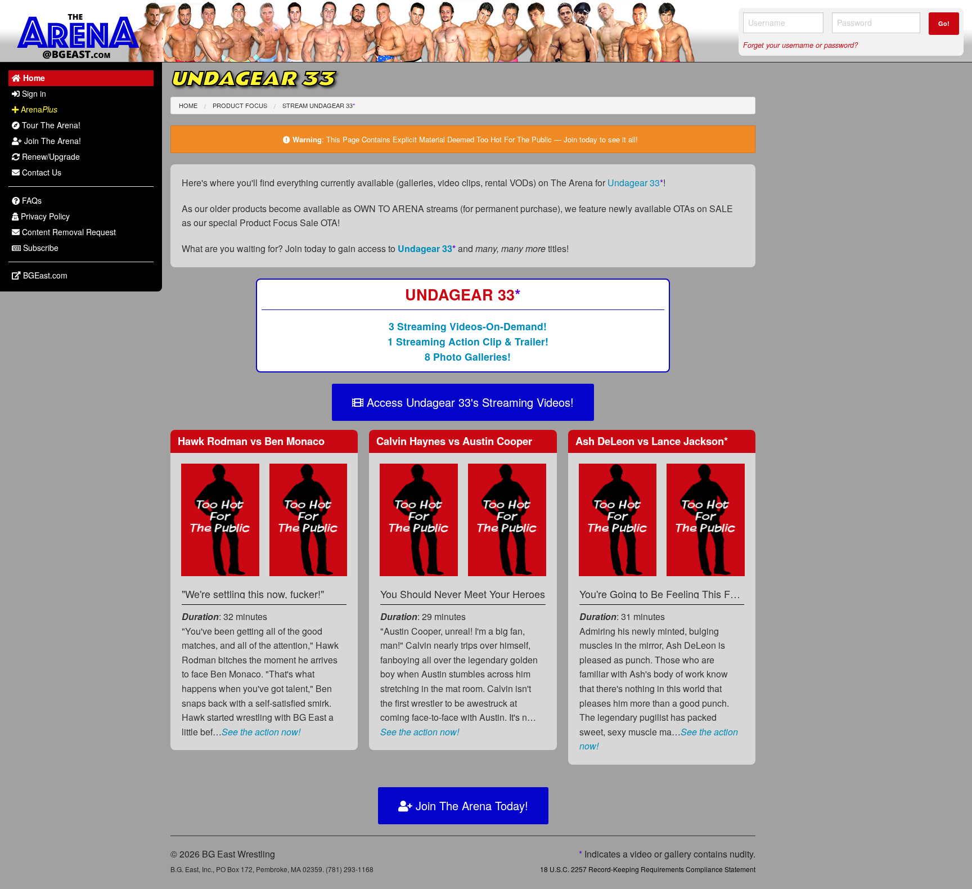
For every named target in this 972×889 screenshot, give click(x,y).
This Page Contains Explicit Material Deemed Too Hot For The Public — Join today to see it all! (482, 139)
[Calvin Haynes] (418, 518)
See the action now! (261, 731)
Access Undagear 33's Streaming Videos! (468, 402)
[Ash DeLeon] (617, 518)
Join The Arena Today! (470, 805)
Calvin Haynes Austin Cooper (454, 440)
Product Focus (240, 105)
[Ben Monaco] (308, 518)
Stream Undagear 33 (318, 105)
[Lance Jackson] (705, 518)
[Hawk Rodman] (220, 518)
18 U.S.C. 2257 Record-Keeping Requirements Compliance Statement (647, 869)
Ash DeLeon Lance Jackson (651, 440)
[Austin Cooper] (507, 518)
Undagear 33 (635, 182)
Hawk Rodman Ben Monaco (251, 440)
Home (188, 105)
